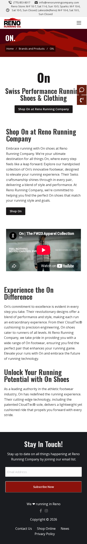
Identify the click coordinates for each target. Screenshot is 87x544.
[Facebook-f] (40, 510)
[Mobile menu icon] (79, 23)
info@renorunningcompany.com (59, 2)
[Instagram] (46, 510)
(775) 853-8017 (21, 2)
